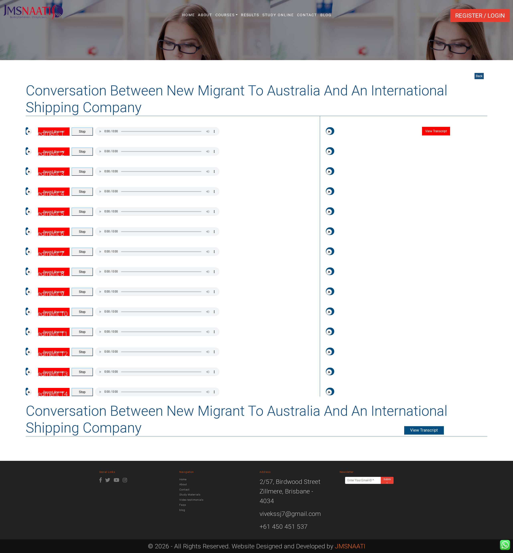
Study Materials (190, 494)
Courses (225, 15)
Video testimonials (191, 499)
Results (250, 15)
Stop (82, 131)
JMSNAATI (350, 546)
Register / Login (480, 15)
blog (325, 15)
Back (479, 76)
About (205, 15)
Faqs (182, 504)
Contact (307, 15)
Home (188, 15)
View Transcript (436, 131)
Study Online (278, 15)
